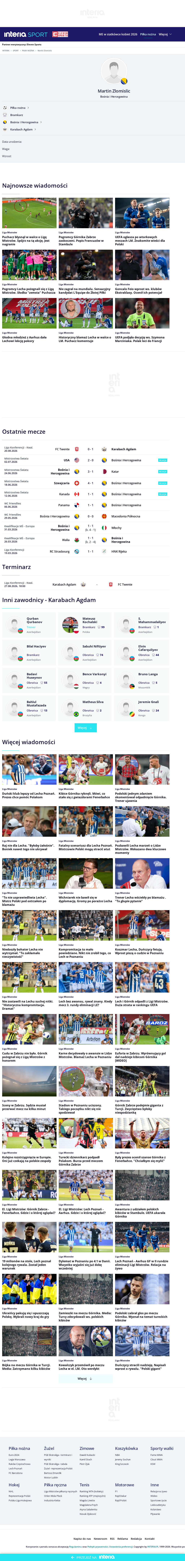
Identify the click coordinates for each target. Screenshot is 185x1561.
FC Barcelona (15, 1473)
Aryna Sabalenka (88, 1509)
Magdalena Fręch (89, 1505)
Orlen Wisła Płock (53, 1495)
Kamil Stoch (86, 1459)
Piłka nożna (28, 50)
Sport (16, 50)
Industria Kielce (52, 1500)
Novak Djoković (88, 1514)
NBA (117, 1455)
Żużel (49, 1448)
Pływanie (155, 1514)
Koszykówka (126, 1448)
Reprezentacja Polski (19, 1495)
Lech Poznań (15, 1468)
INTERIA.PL (153, 1546)
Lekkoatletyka (157, 1505)
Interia (5, 50)
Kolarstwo (155, 1509)
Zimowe (87, 1448)
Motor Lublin (51, 1477)
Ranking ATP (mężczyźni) (93, 1495)
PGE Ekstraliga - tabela (55, 1464)
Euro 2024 (14, 1455)
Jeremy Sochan (123, 1459)
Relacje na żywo (158, 1491)
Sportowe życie (158, 1500)
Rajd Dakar (120, 1495)
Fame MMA (156, 1455)
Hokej (14, 1484)
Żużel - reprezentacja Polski (58, 1468)
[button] (148, 34)
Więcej (82, 728)
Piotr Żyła (85, 1464)
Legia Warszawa (17, 1459)
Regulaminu (75, 1546)
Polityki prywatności (97, 1546)
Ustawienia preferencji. (121, 1546)
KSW (152, 1464)
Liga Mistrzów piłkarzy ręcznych (60, 1491)
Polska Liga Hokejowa (20, 1500)
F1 (116, 1491)
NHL (11, 1491)
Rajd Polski (120, 1500)
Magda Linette (87, 1500)
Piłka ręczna (55, 1484)
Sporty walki (161, 1448)
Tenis (84, 1484)
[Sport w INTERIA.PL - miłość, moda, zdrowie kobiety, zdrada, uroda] (38, 34)
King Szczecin (122, 1464)
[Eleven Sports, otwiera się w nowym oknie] (60, 34)
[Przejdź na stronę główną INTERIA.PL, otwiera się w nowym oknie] (15, 34)
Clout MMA (156, 1459)
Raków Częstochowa (19, 1464)
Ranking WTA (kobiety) (91, 1491)
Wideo (153, 1495)
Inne (154, 1484)
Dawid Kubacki (87, 1455)
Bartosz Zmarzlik (52, 1473)
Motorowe (124, 1484)
